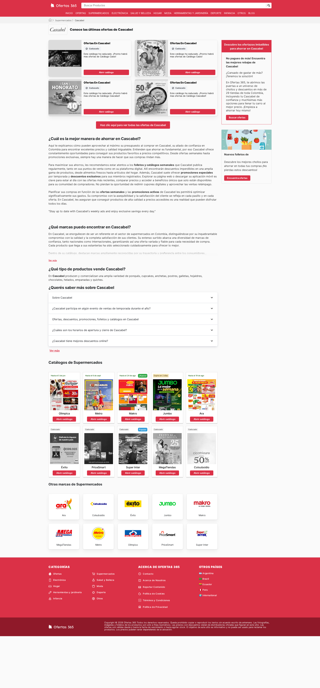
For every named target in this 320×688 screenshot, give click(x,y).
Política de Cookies (153, 593)
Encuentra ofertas (237, 178)
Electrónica (120, 13)
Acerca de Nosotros (154, 580)
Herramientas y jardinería (191, 13)
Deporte (216, 13)
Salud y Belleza (140, 13)
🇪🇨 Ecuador (205, 584)
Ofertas (81, 13)
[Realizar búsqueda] (269, 5)
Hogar (158, 13)
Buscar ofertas (237, 117)
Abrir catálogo (106, 72)
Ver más (52, 260)
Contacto (148, 573)
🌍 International (208, 595)
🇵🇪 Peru (203, 589)
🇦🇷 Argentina (206, 573)
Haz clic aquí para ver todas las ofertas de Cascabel (133, 125)
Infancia (229, 13)
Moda (167, 13)
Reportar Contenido (154, 587)
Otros (242, 13)
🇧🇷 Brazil (204, 578)
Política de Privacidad (155, 607)
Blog (251, 13)
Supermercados (98, 13)
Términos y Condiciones (156, 600)
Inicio (69, 13)
